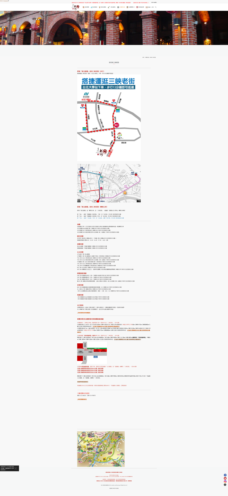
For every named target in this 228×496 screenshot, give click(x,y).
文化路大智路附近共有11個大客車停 (123, 339)
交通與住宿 (147, 57)
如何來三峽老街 (153, 57)
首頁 (143, 57)
